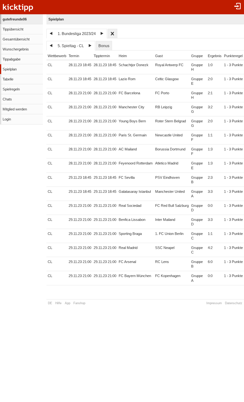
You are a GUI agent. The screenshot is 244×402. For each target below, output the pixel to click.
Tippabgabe (11, 59)
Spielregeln (11, 89)
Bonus (103, 46)
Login (7, 119)
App (67, 303)
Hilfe (58, 303)
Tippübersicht (13, 29)
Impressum (214, 303)
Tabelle (8, 79)
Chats (7, 99)
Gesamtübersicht (16, 39)
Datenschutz (233, 303)
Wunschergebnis (16, 49)
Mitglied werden (15, 109)
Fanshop (79, 303)
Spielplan (10, 69)
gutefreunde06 (15, 19)
